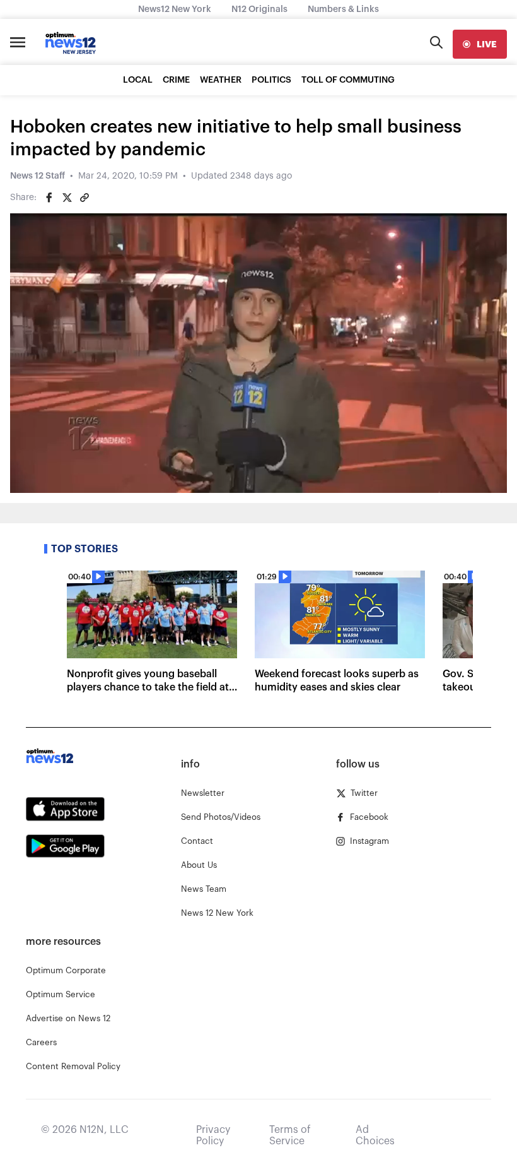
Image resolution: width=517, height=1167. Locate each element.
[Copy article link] (84, 198)
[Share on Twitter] (67, 198)
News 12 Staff (37, 176)
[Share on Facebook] (49, 198)
